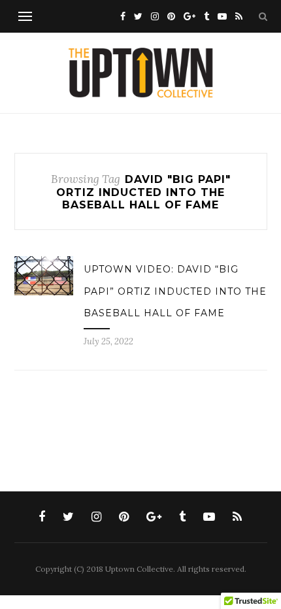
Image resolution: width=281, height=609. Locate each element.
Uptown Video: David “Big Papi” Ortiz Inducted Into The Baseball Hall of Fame (175, 291)
